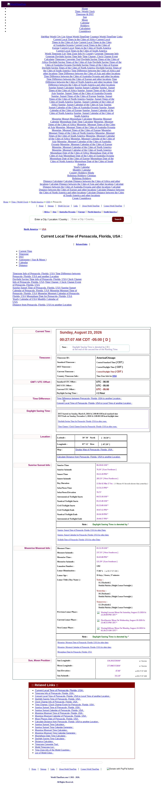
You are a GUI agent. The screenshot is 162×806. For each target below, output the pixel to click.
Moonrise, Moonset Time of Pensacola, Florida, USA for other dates (82, 642)
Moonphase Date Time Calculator (76, 121)
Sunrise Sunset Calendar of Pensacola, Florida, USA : (59, 710)
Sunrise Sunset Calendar (87, 87)
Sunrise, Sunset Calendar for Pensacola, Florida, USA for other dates (83, 535)
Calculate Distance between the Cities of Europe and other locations (80, 188)
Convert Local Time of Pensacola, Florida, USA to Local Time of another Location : (94, 403)
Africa (47, 212)
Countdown (85, 31)
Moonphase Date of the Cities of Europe (70, 158)
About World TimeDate (91, 206)
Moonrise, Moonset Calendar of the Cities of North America (81, 147)
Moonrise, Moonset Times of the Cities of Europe (76, 130)
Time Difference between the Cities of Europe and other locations (78, 79)
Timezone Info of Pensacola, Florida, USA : (55, 693)
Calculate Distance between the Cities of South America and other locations (93, 194)
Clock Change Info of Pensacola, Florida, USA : (56, 702)
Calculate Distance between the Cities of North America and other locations (81, 191)
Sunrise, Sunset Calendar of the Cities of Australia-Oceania (80, 106)
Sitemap (51, 206)
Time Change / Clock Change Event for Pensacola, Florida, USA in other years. (87, 426)
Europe (81, 212)
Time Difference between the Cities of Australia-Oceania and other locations (81, 76)
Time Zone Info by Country (80, 53)
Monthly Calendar (82, 170)
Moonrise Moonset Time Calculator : (51, 730)
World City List (57, 36)
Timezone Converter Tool (68, 59)
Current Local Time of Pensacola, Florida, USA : (59, 690)
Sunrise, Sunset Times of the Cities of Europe (73, 96)
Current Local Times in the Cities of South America (81, 50)
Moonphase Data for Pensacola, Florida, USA (74, 652)
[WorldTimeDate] (17, 3)
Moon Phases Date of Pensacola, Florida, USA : (57, 719)
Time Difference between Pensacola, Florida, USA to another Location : (89, 398)
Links (119, 36)
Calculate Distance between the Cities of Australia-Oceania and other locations (83, 185)
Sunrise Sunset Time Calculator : (50, 724)
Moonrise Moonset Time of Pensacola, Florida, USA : (59, 713)
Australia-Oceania (67, 212)
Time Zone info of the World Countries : (53, 750)
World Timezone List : (45, 747)
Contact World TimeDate (113, 206)
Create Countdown (81, 198)
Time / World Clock (85, 11)
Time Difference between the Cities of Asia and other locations (89, 73)
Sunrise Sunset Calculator (61, 87)
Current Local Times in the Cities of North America (85, 48)
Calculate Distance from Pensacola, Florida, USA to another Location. (89, 457)
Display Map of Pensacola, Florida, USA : (94, 449)
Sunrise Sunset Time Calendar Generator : (54, 727)
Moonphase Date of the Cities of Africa (69, 153)
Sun (85, 17)
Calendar (84, 22)
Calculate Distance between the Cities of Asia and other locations (81, 184)
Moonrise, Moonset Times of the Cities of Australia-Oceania (85, 127)
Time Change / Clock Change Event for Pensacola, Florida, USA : (65, 704)
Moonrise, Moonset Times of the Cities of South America (82, 134)
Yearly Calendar (82, 167)
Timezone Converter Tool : (47, 744)
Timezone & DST (85, 14)
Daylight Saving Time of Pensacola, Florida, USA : (58, 699)
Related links (81, 244)
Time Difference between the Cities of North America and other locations (81, 80)
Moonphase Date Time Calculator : (51, 736)
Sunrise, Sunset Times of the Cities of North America (80, 97)
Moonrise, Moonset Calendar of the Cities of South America (81, 150)
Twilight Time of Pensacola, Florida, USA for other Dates (78, 540)
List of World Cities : (44, 753)
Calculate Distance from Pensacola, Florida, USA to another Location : (67, 721)
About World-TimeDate (77, 36)
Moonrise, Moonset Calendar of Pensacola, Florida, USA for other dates (84, 647)
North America (37, 202)
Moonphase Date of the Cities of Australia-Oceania (88, 155)
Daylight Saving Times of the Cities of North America (68, 67)
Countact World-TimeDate (103, 36)
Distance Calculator (53, 181)
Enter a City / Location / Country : (52, 219)
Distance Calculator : (44, 741)
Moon (85, 20)
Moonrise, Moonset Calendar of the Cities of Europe (86, 144)
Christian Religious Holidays (84, 177)
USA (48, 202)
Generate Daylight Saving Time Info (64, 56)
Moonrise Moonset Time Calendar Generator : (55, 733)
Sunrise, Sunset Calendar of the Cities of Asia (80, 104)
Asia (54, 212)
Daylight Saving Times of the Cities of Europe (95, 65)
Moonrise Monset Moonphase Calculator (72, 119)
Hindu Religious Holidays (80, 174)
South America (110, 212)
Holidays (84, 25)
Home (85, 8)
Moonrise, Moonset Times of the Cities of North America (80, 131)
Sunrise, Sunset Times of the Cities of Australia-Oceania (84, 93)
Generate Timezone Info (106, 53)
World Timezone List (55, 53)
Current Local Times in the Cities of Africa (74, 39)
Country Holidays (78, 172)
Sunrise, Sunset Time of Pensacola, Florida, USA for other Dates (81, 530)
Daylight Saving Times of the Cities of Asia (70, 62)
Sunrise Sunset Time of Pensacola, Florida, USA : (58, 707)
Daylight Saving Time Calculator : (50, 738)
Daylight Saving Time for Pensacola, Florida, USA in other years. (82, 421)
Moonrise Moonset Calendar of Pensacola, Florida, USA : (61, 716)
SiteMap (45, 36)
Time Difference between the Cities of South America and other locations (83, 83)
